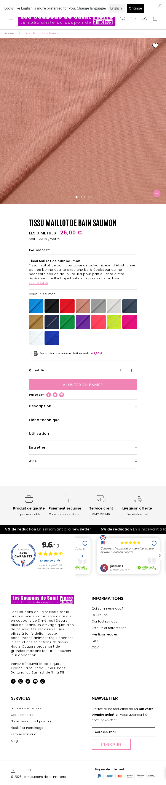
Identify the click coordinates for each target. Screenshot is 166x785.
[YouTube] (35, 682)
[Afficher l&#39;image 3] (85, 197)
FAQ (95, 641)
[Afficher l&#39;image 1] (76, 197)
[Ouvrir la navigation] (10, 18)
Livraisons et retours (26, 708)
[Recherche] (122, 18)
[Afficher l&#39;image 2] (81, 197)
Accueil (10, 33)
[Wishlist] (133, 18)
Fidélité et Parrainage (27, 728)
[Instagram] (20, 682)
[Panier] (155, 18)
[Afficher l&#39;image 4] (89, 197)
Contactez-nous (104, 621)
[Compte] (144, 18)
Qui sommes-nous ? (108, 608)
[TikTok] (42, 682)
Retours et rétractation (109, 628)
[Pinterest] (61, 394)
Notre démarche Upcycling (31, 721)
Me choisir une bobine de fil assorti (71, 353)
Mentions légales (105, 634)
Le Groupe (100, 615)
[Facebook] (48, 394)
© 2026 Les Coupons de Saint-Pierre (38, 777)
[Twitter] (55, 394)
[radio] (36, 306)
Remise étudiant (23, 734)
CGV (95, 647)
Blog (14, 741)
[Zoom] (157, 193)
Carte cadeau (22, 715)
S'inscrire (111, 744)
